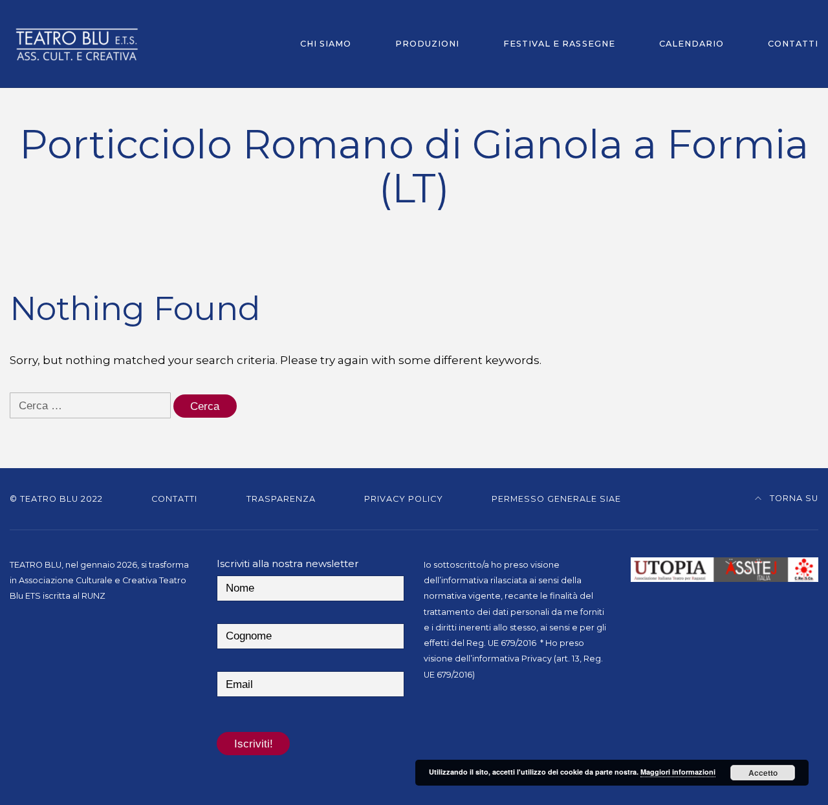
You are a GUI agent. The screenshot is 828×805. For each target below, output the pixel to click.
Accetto (763, 772)
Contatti (793, 43)
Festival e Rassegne (559, 43)
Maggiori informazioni (677, 772)
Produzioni (427, 43)
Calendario (691, 43)
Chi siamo (325, 43)
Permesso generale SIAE (556, 499)
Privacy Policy (403, 499)
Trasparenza (281, 499)
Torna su (792, 498)
